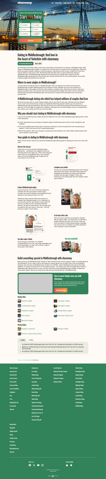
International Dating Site (37, 406)
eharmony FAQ (13, 375)
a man (24, 29)
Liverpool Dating (79, 392)
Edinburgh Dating (79, 385)
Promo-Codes (13, 406)
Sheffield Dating (79, 406)
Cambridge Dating (79, 382)
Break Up (12, 452)
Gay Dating (34, 382)
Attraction (12, 441)
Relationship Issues (14, 448)
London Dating (78, 395)
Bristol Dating (78, 378)
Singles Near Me (67, 3)
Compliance (12, 392)
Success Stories (80, 3)
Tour (52, 3)
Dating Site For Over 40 (37, 413)
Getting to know (13, 438)
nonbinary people (37, 33)
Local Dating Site (58, 368)
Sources (23, 340)
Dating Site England (58, 375)
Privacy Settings (14, 385)
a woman (25, 25)
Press (11, 399)
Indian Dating (35, 399)
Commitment (13, 445)
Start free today (61, 290)
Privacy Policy (13, 382)
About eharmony (14, 368)
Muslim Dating (35, 375)
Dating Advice (58, 3)
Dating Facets (35, 368)
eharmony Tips (13, 371)
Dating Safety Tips (14, 402)
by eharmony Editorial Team (25, 63)
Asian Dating (35, 392)
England (30, 360)
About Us (12, 409)
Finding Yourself (13, 431)
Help (11, 395)
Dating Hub (12, 428)
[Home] (25, 3)
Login (87, 3)
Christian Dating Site (36, 389)
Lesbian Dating (35, 385)
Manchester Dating (79, 399)
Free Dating (34, 371)
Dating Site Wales (58, 382)
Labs (74, 3)
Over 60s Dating (35, 416)
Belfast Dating (78, 368)
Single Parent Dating (36, 402)
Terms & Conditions (14, 389)
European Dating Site (37, 420)
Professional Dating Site (37, 409)
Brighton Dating (79, 375)
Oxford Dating (78, 402)
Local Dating (25, 360)
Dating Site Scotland (58, 378)
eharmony (20, 360)
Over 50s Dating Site (36, 378)
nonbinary (25, 34)
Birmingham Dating (80, 371)
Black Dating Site (36, 395)
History (31, 340)
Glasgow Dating (79, 389)
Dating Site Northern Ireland (60, 371)
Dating (11, 435)
